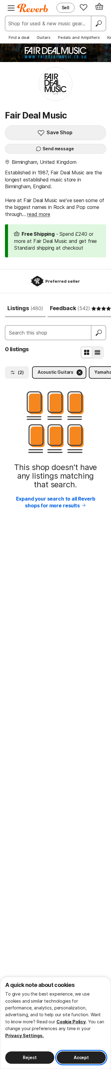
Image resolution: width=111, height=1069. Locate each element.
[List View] (97, 352)
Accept (81, 1057)
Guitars (44, 37)
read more (38, 214)
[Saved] (83, 7)
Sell (65, 7)
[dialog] (55, 1023)
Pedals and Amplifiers (79, 37)
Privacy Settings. (24, 1035)
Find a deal (19, 37)
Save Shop (59, 132)
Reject (29, 1057)
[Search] (98, 23)
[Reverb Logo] (32, 8)
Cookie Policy (71, 1021)
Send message (58, 148)
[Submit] (98, 332)
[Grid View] (87, 352)
